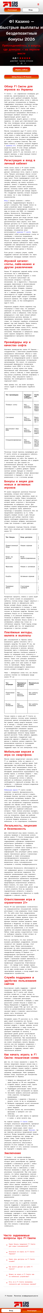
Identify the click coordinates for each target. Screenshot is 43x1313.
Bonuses (32, 1130)
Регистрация (12, 10)
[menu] (38, 4)
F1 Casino (24, 1122)
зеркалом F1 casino (24, 232)
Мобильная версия (11, 790)
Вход (30, 10)
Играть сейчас (21, 69)
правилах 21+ (11, 145)
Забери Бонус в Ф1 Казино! (21, 77)
